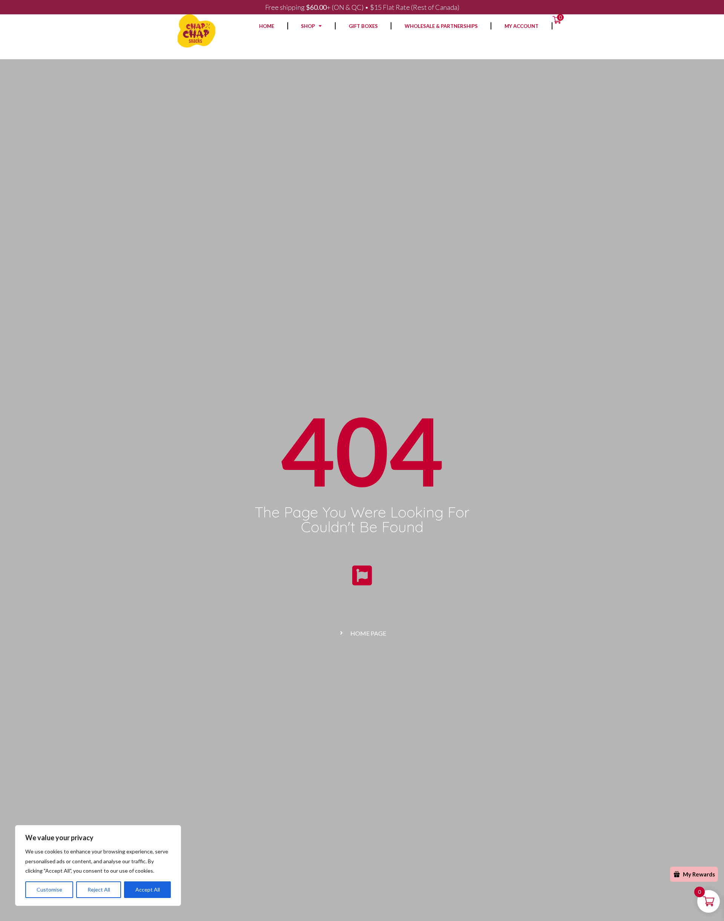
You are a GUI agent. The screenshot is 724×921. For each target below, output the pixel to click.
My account (521, 26)
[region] (98, 865)
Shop (308, 26)
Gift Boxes (363, 26)
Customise (49, 889)
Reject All (98, 889)
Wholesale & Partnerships (441, 26)
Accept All (147, 889)
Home (266, 26)
